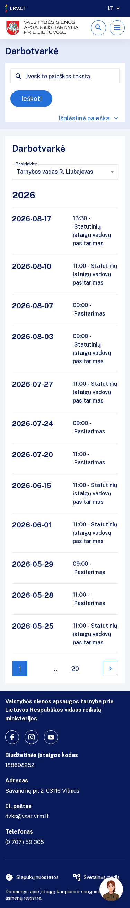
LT (110, 8)
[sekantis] (110, 668)
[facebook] (12, 737)
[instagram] (31, 737)
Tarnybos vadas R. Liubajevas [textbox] (55, 171)
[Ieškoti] (98, 27)
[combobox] (65, 172)
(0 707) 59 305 (24, 842)
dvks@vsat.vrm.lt (27, 816)
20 (75, 668)
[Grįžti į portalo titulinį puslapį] (15, 8)
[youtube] (51, 737)
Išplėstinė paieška (84, 118)
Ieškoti (31, 98)
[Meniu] (117, 27)
